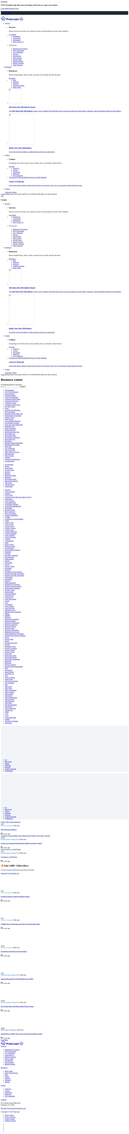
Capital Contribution (11, 515)
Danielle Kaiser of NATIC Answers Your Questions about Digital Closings (21, 1034)
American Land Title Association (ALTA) (18, 497)
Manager (7, 474)
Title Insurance (9, 454)
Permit (7, 641)
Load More (4, 1040)
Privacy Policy (9, 1115)
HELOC (7, 581)
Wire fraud (8, 723)
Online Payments (10, 1121)
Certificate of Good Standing (14, 519)
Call (2, 196)
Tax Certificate (9, 683)
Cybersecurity (9, 541)
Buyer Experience (10, 513)
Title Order (8, 703)
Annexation (8, 499)
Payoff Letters (17, 60)
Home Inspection (10, 583)
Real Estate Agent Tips (12, 432)
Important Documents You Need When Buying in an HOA (17, 979)
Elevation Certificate (11, 555)
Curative (7, 539)
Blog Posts (8, 762)
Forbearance (9, 577)
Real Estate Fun (10, 434)
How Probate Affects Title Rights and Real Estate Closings (17, 1006)
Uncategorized (9, 461)
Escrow (7, 564)
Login (3, 194)
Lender (7, 601)
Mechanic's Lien (10, 610)
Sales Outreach (17, 65)
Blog (14, 80)
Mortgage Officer (10, 626)
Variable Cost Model (11, 721)
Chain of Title (9, 523)
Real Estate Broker (11, 657)
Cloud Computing (10, 533)
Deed (6, 543)
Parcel (7, 637)
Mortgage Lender (10, 475)
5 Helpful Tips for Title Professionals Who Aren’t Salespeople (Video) (20, 924)
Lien (6, 603)
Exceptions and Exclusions (13, 572)
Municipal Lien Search (20, 49)
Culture (7, 155)
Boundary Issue (10, 510)
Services (7, 23)
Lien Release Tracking (12, 423)
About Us (16, 168)
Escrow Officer (10, 566)
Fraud (7, 408)
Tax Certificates (18, 52)
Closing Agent (9, 470)
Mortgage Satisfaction (12, 630)
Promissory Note (10, 646)
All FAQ (7, 490)
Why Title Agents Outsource (9, 829)
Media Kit (16, 174)
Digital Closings (10, 546)
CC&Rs (7, 517)
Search (23, 386)
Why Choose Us (18, 42)
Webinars (16, 82)
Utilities (7, 719)
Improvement (9, 592)
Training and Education (12, 459)
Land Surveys (9, 419)
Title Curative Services (12, 452)
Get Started (12, 34)
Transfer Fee (9, 710)
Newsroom (16, 172)
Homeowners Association (13, 415)
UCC (6, 714)
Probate (7, 645)
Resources (8, 67)
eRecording (8, 563)
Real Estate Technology (12, 437)
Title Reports (17, 56)
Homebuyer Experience (12, 584)
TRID (7, 712)
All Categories (9, 390)
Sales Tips (8, 446)
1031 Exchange (10, 492)
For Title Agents (10, 406)
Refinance (8, 663)
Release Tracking (18, 63)
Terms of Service (10, 1117)
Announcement (10, 394)
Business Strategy (10, 395)
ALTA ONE (9, 495)
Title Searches (9, 456)
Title (6, 685)
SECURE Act (9, 674)
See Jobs (11, 166)
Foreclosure (8, 579)
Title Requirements (11, 705)
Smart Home (9, 679)
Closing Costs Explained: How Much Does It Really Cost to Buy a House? (21, 843)
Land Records (9, 595)
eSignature (8, 568)
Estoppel (7, 570)
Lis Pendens (9, 605)
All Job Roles (9, 464)
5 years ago (6, 861)
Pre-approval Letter (11, 643)
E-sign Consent (10, 1119)
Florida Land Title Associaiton (14, 574)
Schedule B (8, 670)
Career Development (11, 397)
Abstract (7, 493)
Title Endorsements (11, 697)
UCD (6, 716)
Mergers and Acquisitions (13, 612)
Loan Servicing (10, 608)
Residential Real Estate (12, 445)
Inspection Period (10, 594)
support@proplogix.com (18, 1108)
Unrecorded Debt (10, 717)
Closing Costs (9, 530)
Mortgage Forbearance (12, 623)
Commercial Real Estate (12, 399)
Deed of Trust (9, 544)
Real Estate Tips (10, 439)
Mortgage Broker (10, 621)
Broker (7, 466)
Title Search (8, 706)
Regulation (8, 441)
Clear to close (9, 524)
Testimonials (9, 771)
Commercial (17, 38)
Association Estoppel (11, 504)
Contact (7, 189)
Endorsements (9, 559)
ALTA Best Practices (11, 392)
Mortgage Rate (9, 628)
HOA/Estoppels (10, 412)
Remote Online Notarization (14, 443)
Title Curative (17, 58)
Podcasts (15, 84)
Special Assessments (11, 681)
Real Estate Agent (10, 479)
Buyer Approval (10, 512)
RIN (6, 668)
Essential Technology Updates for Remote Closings (15, 896)
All (6, 760)
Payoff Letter (9, 639)
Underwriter (9, 486)
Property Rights (10, 650)
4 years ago (6, 834)
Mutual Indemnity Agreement (14, 634)
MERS (7, 614)
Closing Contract (10, 528)
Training (7, 457)
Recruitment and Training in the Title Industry (14, 951)
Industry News (9, 417)
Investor (7, 472)
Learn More (4, 8)
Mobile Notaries (18, 61)
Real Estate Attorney (11, 481)
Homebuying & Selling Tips (14, 414)
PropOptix (4, 2)
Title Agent (8, 483)
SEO (6, 676)
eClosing (7, 554)
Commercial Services (11, 401)
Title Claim (8, 688)
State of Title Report (11, 1073)
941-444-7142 (9, 12)
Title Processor (9, 484)
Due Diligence (9, 548)
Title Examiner (9, 699)
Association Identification (13, 506)
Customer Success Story (12, 405)
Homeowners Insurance (12, 588)
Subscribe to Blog (10, 192)
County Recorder (10, 537)
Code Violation (10, 535)
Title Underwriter (10, 708)
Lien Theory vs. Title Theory (9, 857)
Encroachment (9, 557)
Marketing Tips (10, 426)
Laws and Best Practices (12, 421)
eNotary (7, 561)
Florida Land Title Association (14, 575)
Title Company (9, 692)
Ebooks (7, 1082)
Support (7, 14)
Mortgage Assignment (12, 619)
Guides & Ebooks (18, 85)
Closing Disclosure (11, 532)
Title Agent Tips (10, 450)
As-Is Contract (9, 501)
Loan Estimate (9, 606)
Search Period (9, 672)
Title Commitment (10, 690)
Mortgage (8, 617)
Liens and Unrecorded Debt (14, 425)
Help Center (17, 87)
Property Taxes (9, 652)
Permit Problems (10, 430)
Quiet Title (8, 654)
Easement (8, 552)
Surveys (15, 54)
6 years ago (6, 901)
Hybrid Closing (10, 590)
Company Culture (10, 403)
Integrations (16, 40)
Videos (7, 763)
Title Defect (8, 696)
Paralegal (8, 477)
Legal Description (10, 599)
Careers (15, 170)
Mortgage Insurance (11, 625)
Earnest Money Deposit (12, 550)
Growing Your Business (12, 410)
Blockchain (8, 508)
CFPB (7, 521)
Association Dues (10, 503)
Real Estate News (10, 436)
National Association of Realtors (15, 635)
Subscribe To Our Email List (10, 873)
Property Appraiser (11, 648)
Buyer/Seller (9, 468)
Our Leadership (18, 175)
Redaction (8, 661)
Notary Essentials (10, 428)
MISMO (7, 615)
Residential (16, 36)
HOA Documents (18, 50)
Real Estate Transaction (12, 659)
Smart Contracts (10, 677)
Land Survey (9, 597)
